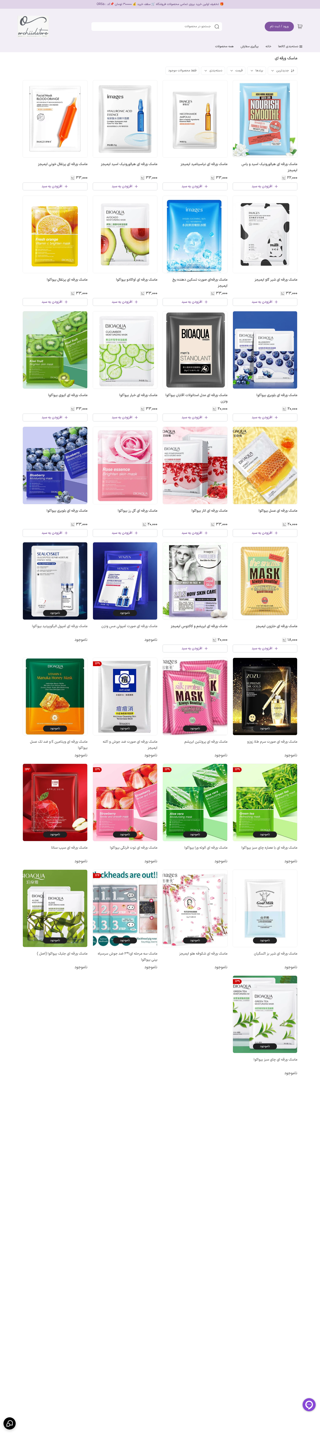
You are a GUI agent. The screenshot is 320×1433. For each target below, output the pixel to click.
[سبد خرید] (300, 26)
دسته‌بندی (215, 70)
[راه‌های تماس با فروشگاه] (9, 1423)
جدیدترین (282, 70)
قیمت (239, 70)
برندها (259, 70)
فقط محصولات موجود (182, 70)
